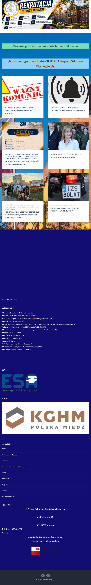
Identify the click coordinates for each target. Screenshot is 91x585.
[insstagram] (48, 575)
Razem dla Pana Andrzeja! (12, 333)
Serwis (4, 491)
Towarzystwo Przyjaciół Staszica (13, 467)
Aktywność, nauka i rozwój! (12, 338)
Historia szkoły (10, 156)
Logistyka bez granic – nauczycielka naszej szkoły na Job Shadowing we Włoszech (32, 330)
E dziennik (5, 461)
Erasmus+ (17, 205)
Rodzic (34, 158)
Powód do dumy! (9, 341)
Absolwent (19, 154)
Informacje (17, 107)
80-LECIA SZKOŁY (9, 154)
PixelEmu (52, 579)
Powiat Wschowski (8, 497)
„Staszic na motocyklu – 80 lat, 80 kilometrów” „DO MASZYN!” (24, 327)
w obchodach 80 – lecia (62, 46)
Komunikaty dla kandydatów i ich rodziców (18, 313)
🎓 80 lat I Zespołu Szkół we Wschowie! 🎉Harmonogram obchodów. (27, 318)
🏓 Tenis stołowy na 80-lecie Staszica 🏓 (17, 344)
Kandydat (25, 107)
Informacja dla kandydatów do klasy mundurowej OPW (22, 347)
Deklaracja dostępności (10, 455)
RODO (4, 449)
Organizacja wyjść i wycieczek (14, 158)
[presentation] (22, 90)
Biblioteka (35, 154)
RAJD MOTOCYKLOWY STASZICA (14, 335)
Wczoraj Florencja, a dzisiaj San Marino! (17, 350)
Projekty (5, 485)
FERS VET (23, 205)
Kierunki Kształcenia (30, 156)
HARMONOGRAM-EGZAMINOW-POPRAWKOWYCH (68, 111)
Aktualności (9, 107)
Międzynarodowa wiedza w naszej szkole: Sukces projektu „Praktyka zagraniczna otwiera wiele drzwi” (22, 215)
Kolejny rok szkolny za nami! (63, 157)
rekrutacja (32, 107)
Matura (70, 107)
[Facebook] (43, 575)
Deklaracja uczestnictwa (30, 46)
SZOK (4, 473)
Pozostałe (76, 107)
